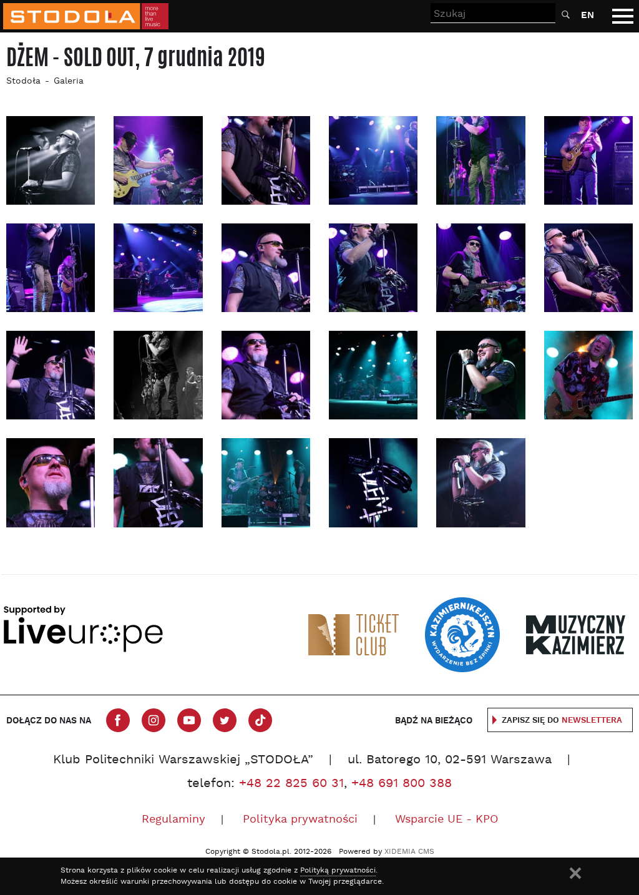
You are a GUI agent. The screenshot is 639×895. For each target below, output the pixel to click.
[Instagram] (153, 720)
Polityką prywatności (338, 871)
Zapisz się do (562, 720)
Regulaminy (173, 820)
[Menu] (623, 16)
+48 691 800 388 (401, 784)
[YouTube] (189, 720)
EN (587, 15)
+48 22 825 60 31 (291, 784)
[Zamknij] (575, 873)
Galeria (69, 81)
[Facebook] (118, 720)
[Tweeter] (225, 720)
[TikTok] (260, 720)
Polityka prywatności (300, 820)
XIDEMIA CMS (409, 852)
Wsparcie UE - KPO (446, 820)
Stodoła (23, 81)
